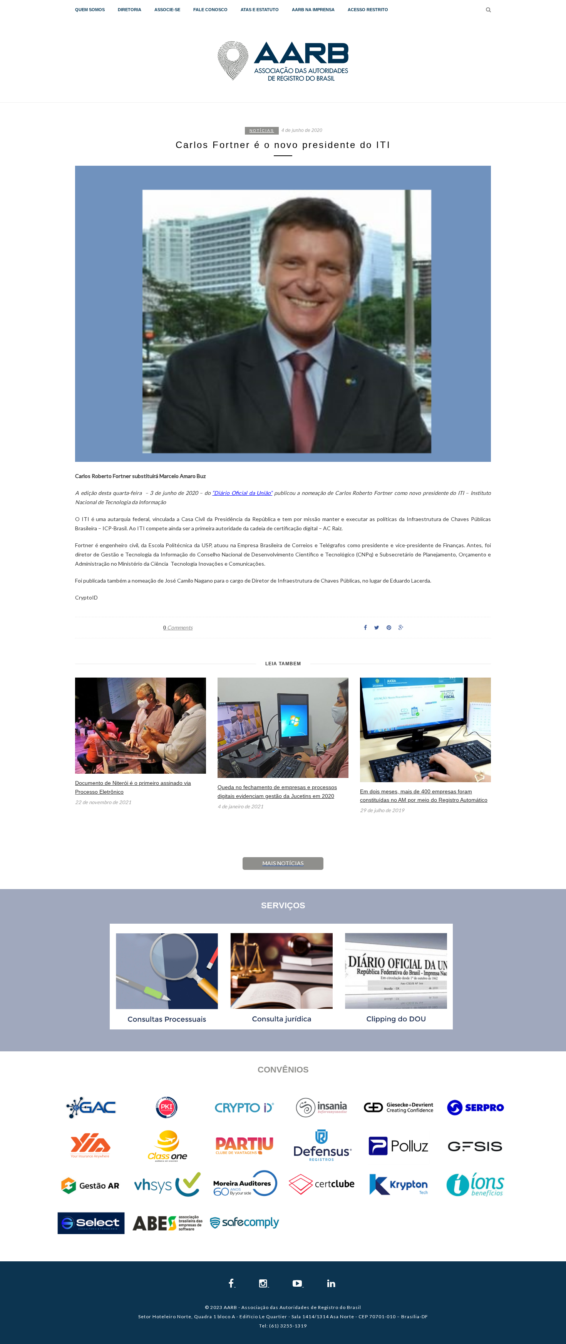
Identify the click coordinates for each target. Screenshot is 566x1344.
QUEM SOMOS (90, 9)
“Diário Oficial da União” (242, 493)
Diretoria (129, 9)
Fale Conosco (210, 9)
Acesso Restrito (368, 9)
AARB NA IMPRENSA (313, 9)
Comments (178, 627)
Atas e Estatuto (260, 9)
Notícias (262, 130)
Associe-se (167, 9)
